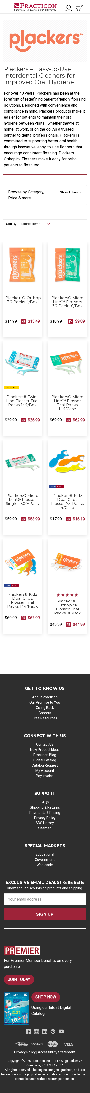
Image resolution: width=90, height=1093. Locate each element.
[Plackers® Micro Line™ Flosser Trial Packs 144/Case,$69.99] (67, 366)
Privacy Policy (45, 818)
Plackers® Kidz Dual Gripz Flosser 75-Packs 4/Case (67, 502)
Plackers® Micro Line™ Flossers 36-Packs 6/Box (68, 302)
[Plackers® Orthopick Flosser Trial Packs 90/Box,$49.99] (67, 564)
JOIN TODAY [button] (19, 979)
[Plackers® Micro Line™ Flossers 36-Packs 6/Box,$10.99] (67, 267)
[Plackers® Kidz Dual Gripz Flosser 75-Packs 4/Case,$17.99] (67, 465)
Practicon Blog (45, 755)
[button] (45, 195)
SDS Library (45, 823)
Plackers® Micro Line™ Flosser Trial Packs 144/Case (68, 403)
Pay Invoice (45, 776)
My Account (45, 771)
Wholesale (45, 865)
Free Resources (45, 718)
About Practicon (45, 697)
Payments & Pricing (45, 813)
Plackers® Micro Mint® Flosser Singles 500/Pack (22, 500)
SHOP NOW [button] (46, 997)
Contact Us (45, 744)
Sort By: (11, 224)
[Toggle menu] (7, 7)
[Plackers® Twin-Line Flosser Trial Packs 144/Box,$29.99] (22, 366)
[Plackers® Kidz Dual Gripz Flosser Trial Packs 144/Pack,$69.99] (22, 564)
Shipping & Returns (45, 807)
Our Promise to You (45, 702)
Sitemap (45, 828)
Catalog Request (45, 765)
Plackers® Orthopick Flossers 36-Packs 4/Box (23, 300)
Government (45, 860)
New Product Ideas (45, 750)
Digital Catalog (45, 760)
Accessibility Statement (57, 1052)
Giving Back (45, 708)
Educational (45, 854)
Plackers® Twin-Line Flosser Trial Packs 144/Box (22, 401)
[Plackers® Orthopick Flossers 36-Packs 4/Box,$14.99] (22, 267)
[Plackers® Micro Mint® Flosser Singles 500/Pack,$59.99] (22, 465)
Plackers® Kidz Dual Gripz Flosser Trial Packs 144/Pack (22, 600)
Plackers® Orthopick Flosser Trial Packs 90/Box (67, 607)
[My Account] (69, 7)
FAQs (45, 802)
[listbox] (35, 224)
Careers (45, 713)
